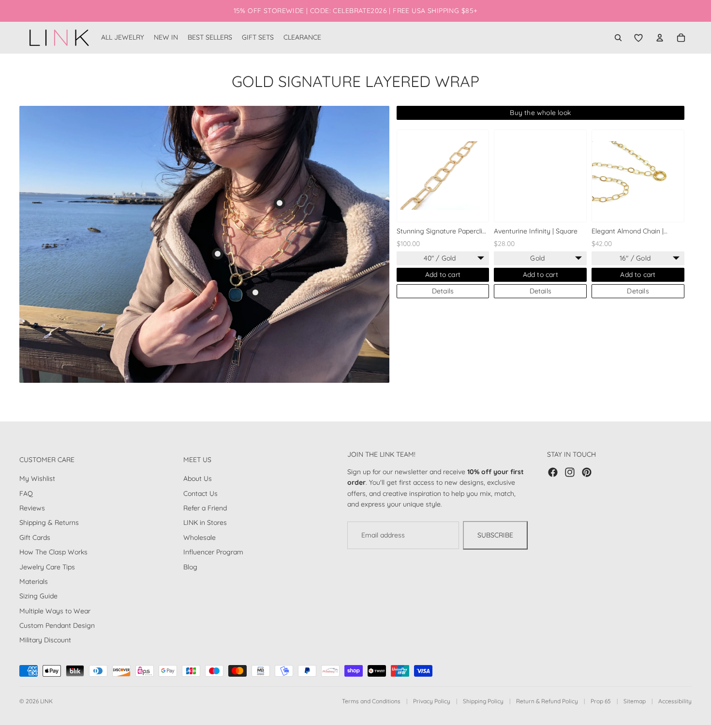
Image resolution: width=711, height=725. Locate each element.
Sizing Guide (38, 596)
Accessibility (675, 701)
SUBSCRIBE (495, 535)
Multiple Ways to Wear (54, 611)
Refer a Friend (205, 508)
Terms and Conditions (371, 701)
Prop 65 (601, 701)
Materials (33, 581)
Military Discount (45, 640)
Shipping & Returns (49, 522)
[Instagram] (570, 472)
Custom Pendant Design (57, 625)
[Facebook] (553, 472)
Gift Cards (34, 537)
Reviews (32, 508)
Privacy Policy (431, 701)
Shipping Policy (483, 701)
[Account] (659, 37)
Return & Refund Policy (547, 701)
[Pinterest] (586, 472)
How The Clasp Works (53, 552)
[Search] (618, 37)
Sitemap (634, 701)
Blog (190, 566)
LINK (46, 701)
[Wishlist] (638, 37)
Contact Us (200, 493)
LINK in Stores (205, 522)
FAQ (26, 493)
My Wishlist (37, 478)
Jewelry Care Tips (47, 566)
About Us (197, 478)
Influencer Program (213, 552)
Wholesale (199, 537)
